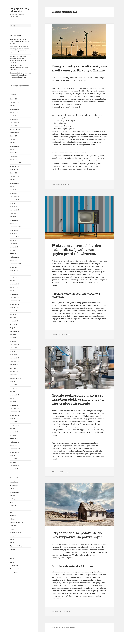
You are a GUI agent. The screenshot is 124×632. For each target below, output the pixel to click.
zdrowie (12, 549)
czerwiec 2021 (14, 277)
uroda (12, 539)
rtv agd (12, 529)
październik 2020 (15, 301)
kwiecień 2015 (14, 466)
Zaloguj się (13, 562)
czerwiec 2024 (14, 176)
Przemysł (13, 516)
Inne (11, 502)
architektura (14, 482)
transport (13, 536)
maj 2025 (13, 143)
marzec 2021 (14, 287)
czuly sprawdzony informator (20, 10)
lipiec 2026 (13, 99)
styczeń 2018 (14, 371)
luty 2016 (13, 435)
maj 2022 (13, 240)
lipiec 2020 (13, 311)
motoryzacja (14, 509)
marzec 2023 (14, 217)
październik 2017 (15, 378)
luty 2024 (13, 190)
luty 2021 (13, 291)
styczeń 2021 (14, 294)
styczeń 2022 (14, 254)
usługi (12, 542)
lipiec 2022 (13, 233)
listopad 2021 (14, 260)
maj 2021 (13, 281)
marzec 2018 (14, 365)
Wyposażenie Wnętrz (17, 546)
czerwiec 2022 (14, 237)
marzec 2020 (14, 318)
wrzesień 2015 (14, 452)
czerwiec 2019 (14, 331)
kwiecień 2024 (14, 183)
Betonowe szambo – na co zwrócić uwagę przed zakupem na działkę (20, 41)
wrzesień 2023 (14, 200)
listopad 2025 (14, 126)
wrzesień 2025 (14, 133)
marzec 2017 (14, 398)
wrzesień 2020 (14, 304)
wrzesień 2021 (14, 267)
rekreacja (13, 526)
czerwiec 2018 (14, 358)
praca (11, 512)
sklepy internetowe (16, 532)
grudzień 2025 (14, 122)
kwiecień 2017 (14, 395)
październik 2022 (15, 227)
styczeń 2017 (14, 405)
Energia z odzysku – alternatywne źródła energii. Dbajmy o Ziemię (79, 68)
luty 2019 (13, 338)
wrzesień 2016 (14, 415)
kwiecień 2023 (14, 213)
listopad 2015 (14, 445)
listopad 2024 (14, 159)
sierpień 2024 (14, 170)
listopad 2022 (14, 223)
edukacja (13, 499)
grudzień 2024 (14, 156)
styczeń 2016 (14, 439)
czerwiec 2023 (14, 210)
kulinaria (13, 505)
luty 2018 (13, 368)
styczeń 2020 (14, 321)
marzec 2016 (14, 432)
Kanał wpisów (14, 565)
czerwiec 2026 (14, 102)
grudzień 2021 (14, 257)
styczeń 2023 (14, 220)
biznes (12, 489)
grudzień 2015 (14, 442)
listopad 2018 (14, 348)
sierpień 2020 (14, 307)
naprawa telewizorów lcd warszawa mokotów (76, 295)
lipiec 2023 (13, 207)
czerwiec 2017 (14, 388)
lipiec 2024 (13, 173)
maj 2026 (13, 106)
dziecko (12, 495)
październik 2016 (15, 412)
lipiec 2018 (13, 355)
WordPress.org (14, 572)
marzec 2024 (14, 186)
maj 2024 (13, 180)
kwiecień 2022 (14, 244)
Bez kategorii (14, 485)
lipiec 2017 (13, 385)
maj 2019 (13, 334)
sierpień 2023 (14, 203)
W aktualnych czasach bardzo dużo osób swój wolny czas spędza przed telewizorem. (76, 249)
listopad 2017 (14, 375)
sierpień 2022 (14, 230)
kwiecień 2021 (14, 284)
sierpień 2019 (14, 328)
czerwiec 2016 (14, 425)
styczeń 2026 (14, 119)
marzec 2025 (14, 149)
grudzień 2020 (14, 297)
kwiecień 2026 (14, 109)
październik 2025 (15, 129)
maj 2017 (13, 392)
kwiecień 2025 (14, 146)
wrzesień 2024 (14, 166)
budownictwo (14, 492)
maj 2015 (13, 462)
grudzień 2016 (14, 408)
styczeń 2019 (14, 341)
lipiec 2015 (13, 459)
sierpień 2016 (14, 418)
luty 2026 (13, 116)
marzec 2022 (14, 247)
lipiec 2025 (13, 136)
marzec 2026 (14, 112)
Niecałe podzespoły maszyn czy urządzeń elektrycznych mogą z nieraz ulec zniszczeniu (78, 399)
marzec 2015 (14, 469)
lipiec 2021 (13, 274)
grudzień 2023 (14, 196)
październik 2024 (15, 163)
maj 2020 (13, 314)
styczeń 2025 (14, 153)
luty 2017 (13, 402)
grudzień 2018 (14, 344)
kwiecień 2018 (14, 361)
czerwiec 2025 (14, 139)
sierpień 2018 (14, 351)
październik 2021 (15, 264)
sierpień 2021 (14, 270)
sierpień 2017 (14, 381)
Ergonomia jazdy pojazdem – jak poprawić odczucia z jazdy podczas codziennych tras (20, 75)
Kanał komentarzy (16, 569)
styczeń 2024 (14, 193)
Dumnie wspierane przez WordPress (63, 627)
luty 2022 (13, 250)
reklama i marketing (16, 522)
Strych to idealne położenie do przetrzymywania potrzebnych (77, 535)
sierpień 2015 (14, 455)
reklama (12, 519)
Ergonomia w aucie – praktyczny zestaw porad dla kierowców (19, 68)
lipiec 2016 (13, 422)
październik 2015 (15, 449)
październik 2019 (15, 324)
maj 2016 (13, 429)
